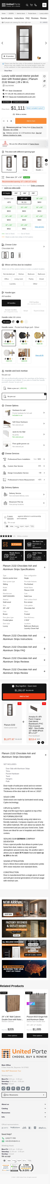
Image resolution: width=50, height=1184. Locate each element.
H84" (24, 193)
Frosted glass (8, 620)
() (14, 114)
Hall (37, 628)
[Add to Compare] (44, 81)
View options (12, 1035)
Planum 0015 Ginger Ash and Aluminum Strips (37, 1018)
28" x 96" (6, 608)
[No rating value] (6, 536)
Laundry (27, 628)
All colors (6, 322)
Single (26, 578)
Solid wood (7, 602)
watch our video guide (12, 188)
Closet (33, 628)
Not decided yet (9, 274)
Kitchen (21, 274)
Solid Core (28, 596)
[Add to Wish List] (44, 76)
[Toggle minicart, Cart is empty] (31, 5)
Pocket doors (32, 13)
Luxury (5, 626)
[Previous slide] (46, 164)
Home (4, 13)
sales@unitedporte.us (12, 1141)
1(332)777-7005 (10, 1138)
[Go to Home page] (11, 5)
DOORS (11, 13)
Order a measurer (37, 185)
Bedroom (35, 626)
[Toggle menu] (44, 5)
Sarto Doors (34, 144)
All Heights (6, 193)
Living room (18, 279)
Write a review (21, 114)
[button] (13, 544)
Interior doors (21, 13)
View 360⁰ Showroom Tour (11, 1071)
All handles (11, 303)
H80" (16, 193)
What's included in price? (35, 108)
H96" (33, 193)
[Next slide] (46, 160)
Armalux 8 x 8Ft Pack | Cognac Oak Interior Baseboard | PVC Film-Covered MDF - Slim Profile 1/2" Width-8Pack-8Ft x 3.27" (36, 725)
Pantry (31, 279)
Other (35, 284)
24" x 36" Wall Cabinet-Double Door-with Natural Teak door (12, 1018)
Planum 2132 (9, 725)
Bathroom (28, 626)
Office (6, 279)
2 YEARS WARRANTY (10, 517)
